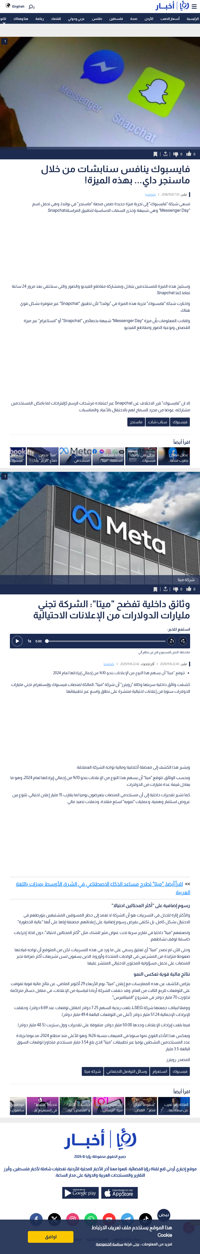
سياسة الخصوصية (109, 1244)
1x (29, 641)
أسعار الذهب (169, 19)
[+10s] (183, 641)
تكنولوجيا (150, 194)
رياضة (39, 19)
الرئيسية (193, 19)
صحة (133, 19)
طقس (97, 19)
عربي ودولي (76, 19)
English (18, 6)
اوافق (51, 1236)
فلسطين (116, 19)
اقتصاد (56, 19)
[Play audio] (17, 641)
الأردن (149, 19)
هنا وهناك (21, 19)
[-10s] (171, 641)
